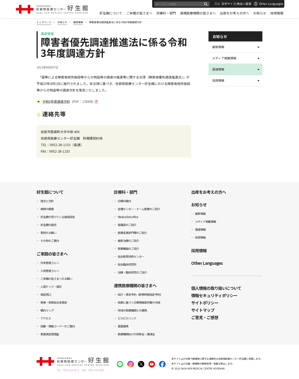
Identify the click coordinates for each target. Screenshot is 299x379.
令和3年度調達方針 (67, 101)
